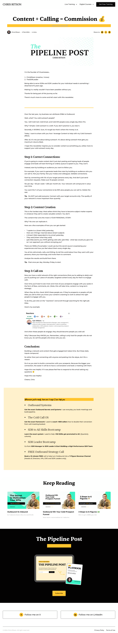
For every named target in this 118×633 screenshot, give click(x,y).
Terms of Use (110, 630)
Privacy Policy (99, 630)
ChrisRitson (31, 77)
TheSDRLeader (33, 80)
